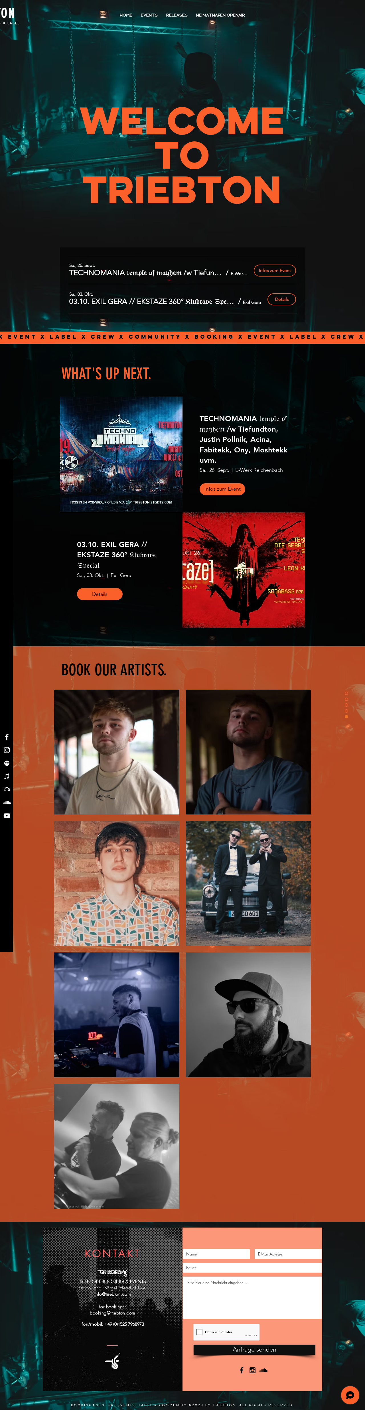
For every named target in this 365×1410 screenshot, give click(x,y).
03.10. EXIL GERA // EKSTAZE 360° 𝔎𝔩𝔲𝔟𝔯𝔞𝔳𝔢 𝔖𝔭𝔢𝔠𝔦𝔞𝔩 (116, 555)
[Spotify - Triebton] (7, 763)
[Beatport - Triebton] (7, 789)
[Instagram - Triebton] (7, 750)
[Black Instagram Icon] (252, 1370)
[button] (146, 273)
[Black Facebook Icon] (242, 1370)
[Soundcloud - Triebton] (7, 802)
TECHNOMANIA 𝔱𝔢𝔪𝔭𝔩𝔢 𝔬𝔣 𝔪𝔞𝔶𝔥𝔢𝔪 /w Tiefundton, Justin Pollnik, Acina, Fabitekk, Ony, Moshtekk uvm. (243, 439)
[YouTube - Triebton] (7, 816)
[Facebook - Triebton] (7, 737)
